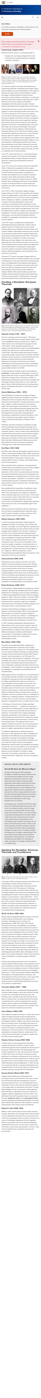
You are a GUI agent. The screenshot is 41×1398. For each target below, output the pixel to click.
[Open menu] (2, 17)
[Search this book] (33, 17)
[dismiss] (38, 41)
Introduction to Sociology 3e (13, 9)
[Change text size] (37, 17)
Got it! (7, 34)
